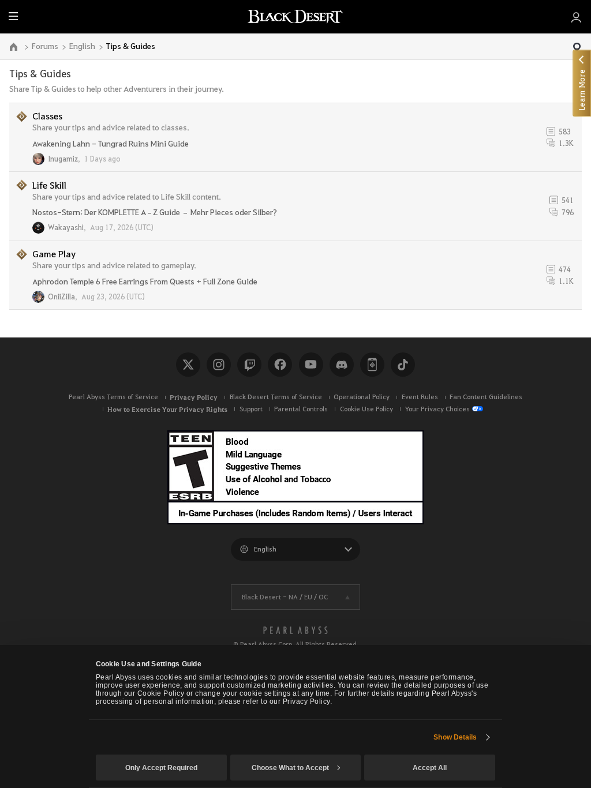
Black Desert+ (372, 364)
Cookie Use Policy (366, 408)
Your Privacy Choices (437, 408)
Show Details (455, 737)
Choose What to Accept (290, 768)
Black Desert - (285, 596)
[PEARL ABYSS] (295, 630)
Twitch (249, 364)
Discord (342, 364)
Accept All (430, 768)
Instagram (219, 364)
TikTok (403, 364)
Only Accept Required (161, 768)
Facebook (280, 364)
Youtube (311, 364)
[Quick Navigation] (577, 47)
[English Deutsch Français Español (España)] (295, 549)
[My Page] (576, 16)
